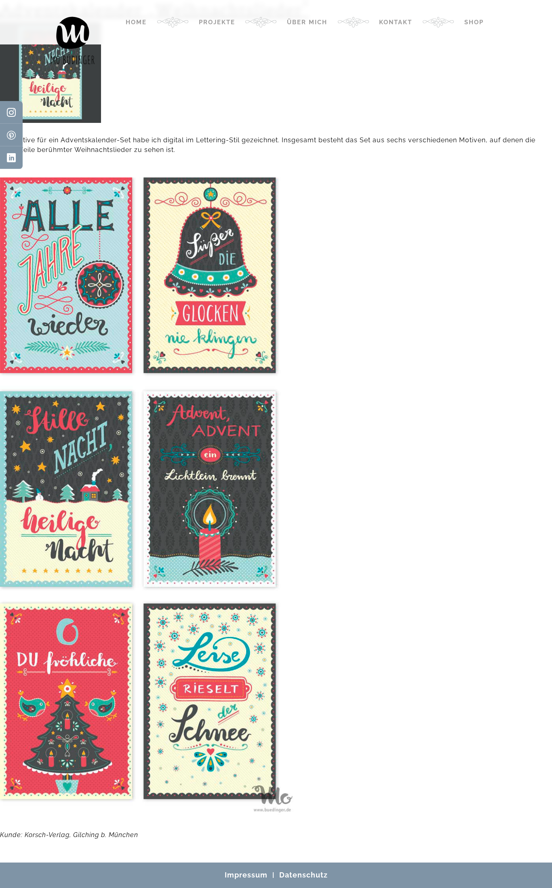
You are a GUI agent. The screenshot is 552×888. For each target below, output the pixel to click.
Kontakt (395, 22)
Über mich (307, 22)
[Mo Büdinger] (73, 40)
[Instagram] (11, 112)
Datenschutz (303, 875)
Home (136, 22)
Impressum (246, 875)
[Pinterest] (11, 135)
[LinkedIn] (11, 157)
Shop (474, 22)
